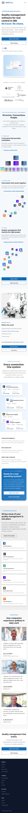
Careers (3, 785)
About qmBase (5, 778)
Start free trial (14, 283)
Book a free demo (14, 39)
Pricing (3, 766)
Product (3, 764)
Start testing (14, 43)
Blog (2, 782)
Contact (3, 780)
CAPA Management (6, 794)
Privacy (3, 802)
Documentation (5, 771)
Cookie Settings (5, 805)
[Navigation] (25, 2)
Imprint (3, 800)
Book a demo (14, 279)
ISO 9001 (4, 791)
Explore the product (14, 496)
